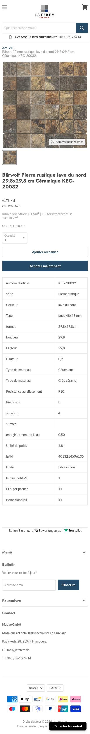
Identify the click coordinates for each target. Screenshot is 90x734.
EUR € (53, 687)
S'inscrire (68, 585)
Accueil (7, 48)
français (33, 687)
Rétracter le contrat (68, 726)
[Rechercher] (82, 28)
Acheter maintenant (45, 266)
